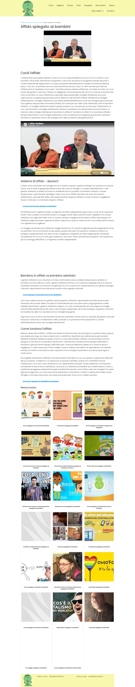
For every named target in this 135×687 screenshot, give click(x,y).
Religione (60, 5)
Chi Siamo (110, 11)
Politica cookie (42, 677)
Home (51, 5)
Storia (78, 5)
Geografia (88, 5)
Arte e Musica (100, 5)
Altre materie (96, 11)
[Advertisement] (67, 257)
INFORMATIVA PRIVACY (56, 677)
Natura (111, 5)
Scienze (70, 5)
